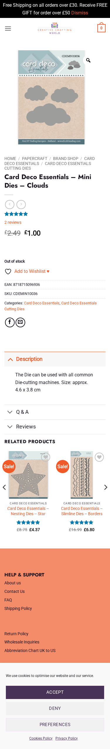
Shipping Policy (18, 608)
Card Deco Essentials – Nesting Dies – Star (28, 511)
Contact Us (14, 591)
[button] (7, 28)
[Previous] (4, 499)
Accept (55, 692)
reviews (12, 222)
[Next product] (9, 204)
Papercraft (34, 158)
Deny (55, 708)
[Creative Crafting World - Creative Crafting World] (54, 28)
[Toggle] (10, 359)
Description (29, 359)
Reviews (26, 427)
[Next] (105, 499)
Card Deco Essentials (42, 303)
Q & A (22, 412)
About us (12, 582)
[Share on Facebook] (10, 322)
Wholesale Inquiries (21, 642)
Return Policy (16, 633)
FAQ (8, 600)
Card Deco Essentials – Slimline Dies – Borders (82, 511)
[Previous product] (21, 204)
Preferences (55, 724)
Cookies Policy (41, 738)
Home (10, 158)
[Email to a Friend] (20, 322)
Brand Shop (65, 158)
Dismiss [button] (79, 13)
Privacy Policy (66, 738)
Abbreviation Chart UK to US (29, 650)
